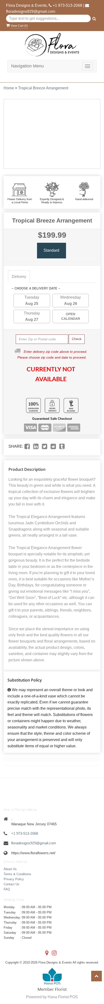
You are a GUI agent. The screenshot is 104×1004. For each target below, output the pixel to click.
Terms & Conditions (17, 874)
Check (77, 339)
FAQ (7, 889)
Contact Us (11, 884)
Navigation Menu (27, 66)
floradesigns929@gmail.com (30, 11)
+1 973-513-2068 (67, 5)
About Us (10, 869)
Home (9, 88)
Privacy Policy (14, 879)
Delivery (19, 277)
